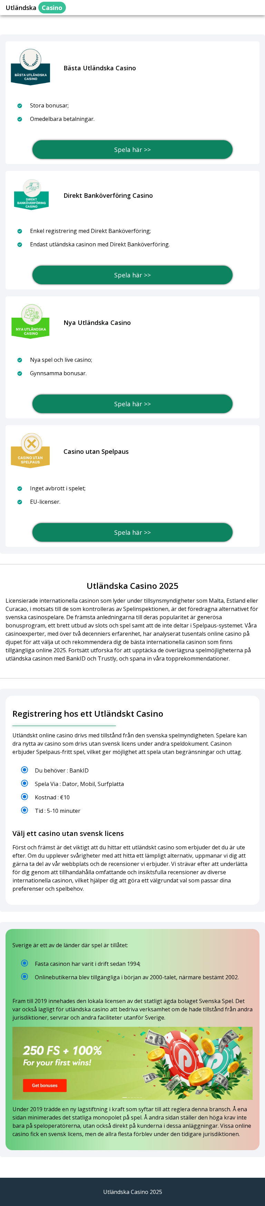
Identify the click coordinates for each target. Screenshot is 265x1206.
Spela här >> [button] (132, 149)
